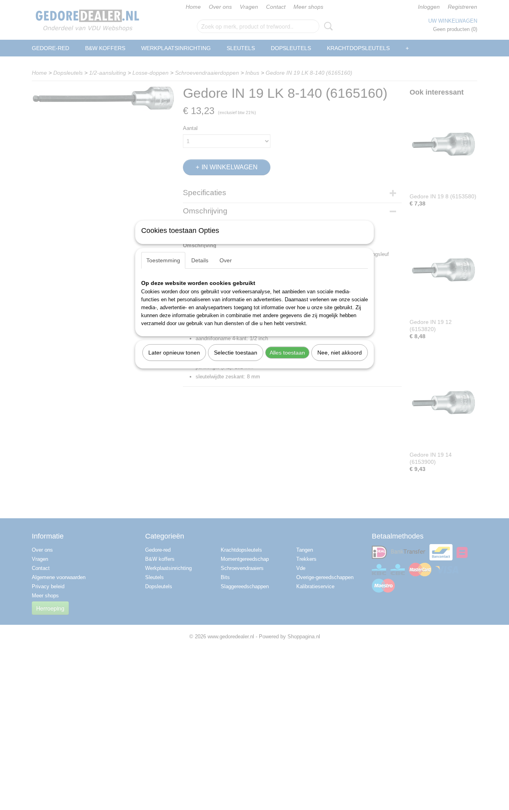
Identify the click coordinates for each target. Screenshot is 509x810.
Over (226, 260)
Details (199, 260)
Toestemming (163, 260)
